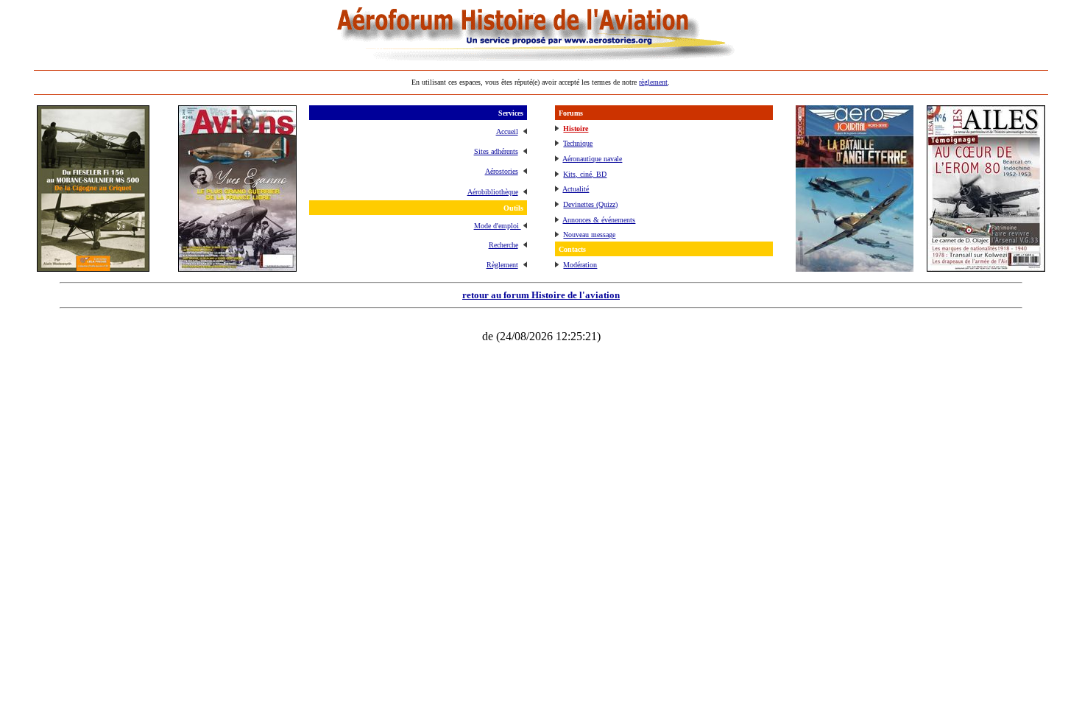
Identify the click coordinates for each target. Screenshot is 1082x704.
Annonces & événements (598, 220)
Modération (580, 265)
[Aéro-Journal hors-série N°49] (854, 267)
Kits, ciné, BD (585, 174)
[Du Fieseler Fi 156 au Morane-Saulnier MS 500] (93, 267)
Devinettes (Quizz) (590, 204)
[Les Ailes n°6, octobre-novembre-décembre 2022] (986, 267)
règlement (653, 82)
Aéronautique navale (592, 159)
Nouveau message (589, 234)
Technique (578, 143)
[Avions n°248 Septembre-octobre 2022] (237, 267)
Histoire (575, 128)
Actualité (575, 189)
